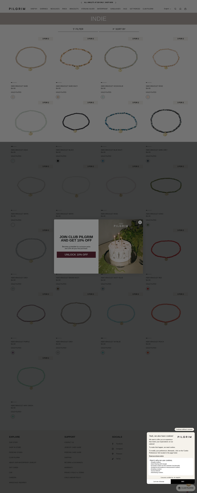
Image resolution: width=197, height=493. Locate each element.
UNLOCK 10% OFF (76, 254)
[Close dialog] (140, 222)
